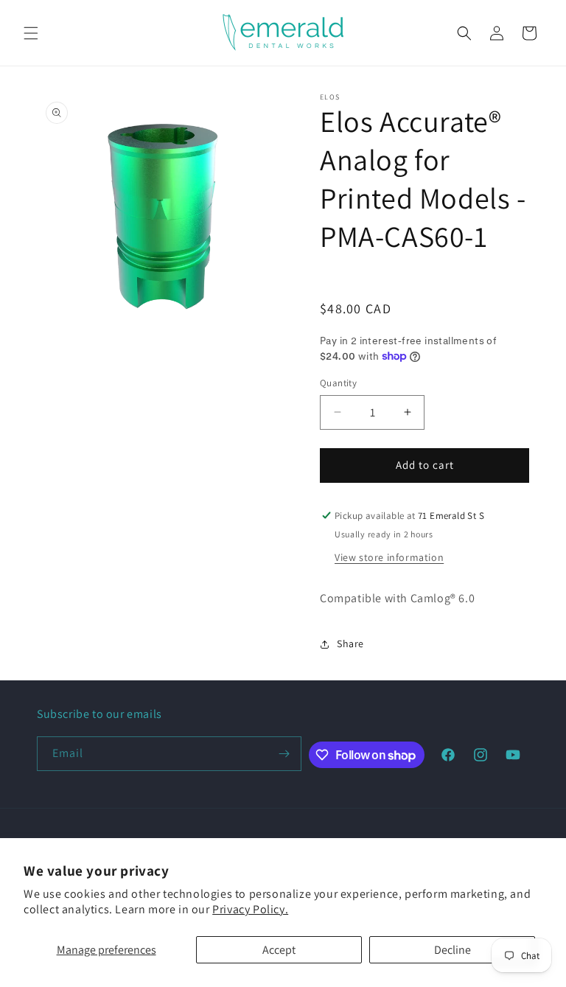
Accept (279, 950)
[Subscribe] (284, 753)
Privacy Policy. (250, 909)
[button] (31, 33)
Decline (452, 950)
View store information (389, 557)
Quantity (338, 383)
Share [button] (350, 643)
